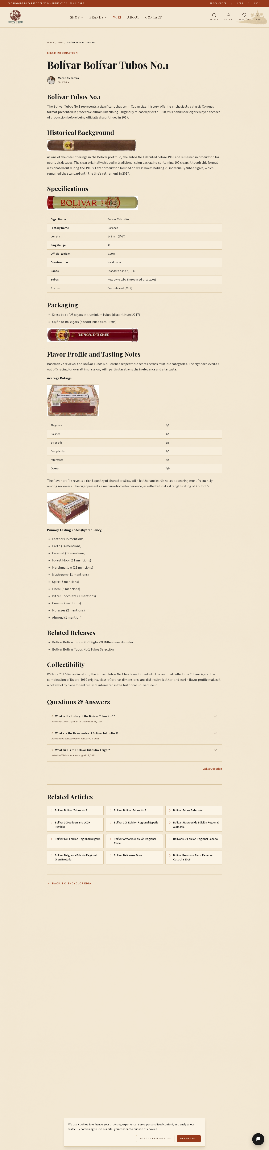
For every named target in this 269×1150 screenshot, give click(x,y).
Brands (96, 17)
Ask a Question (212, 769)
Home (50, 42)
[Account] (228, 15)
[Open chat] (258, 1139)
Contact (153, 17)
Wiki (117, 17)
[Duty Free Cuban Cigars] (15, 17)
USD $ (257, 3)
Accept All (188, 1138)
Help (240, 3)
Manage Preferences (155, 1138)
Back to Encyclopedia (71, 883)
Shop (75, 17)
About (133, 17)
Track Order (218, 3)
